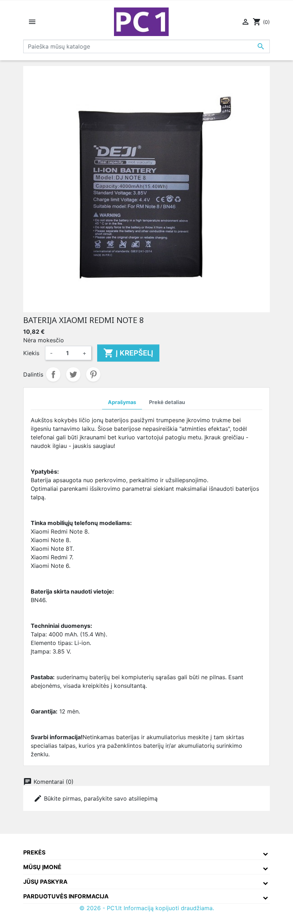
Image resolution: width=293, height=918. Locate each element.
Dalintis (53, 374)
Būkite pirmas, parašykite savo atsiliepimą (96, 798)
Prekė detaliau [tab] (167, 402)
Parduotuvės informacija (66, 896)
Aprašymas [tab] (122, 402)
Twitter (73, 374)
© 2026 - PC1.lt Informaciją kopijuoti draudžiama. (146, 908)
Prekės (34, 852)
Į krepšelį (128, 353)
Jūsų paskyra (45, 881)
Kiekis (31, 353)
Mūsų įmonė (42, 867)
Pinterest (93, 374)
